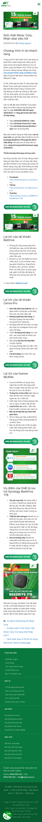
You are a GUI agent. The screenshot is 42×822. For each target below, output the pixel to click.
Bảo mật (19, 793)
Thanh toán (29, 793)
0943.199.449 (16, 774)
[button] (39, 4)
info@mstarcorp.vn (26, 777)
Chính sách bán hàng (19, 790)
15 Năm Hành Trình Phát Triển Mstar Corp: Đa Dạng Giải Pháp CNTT (19, 632)
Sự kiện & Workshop (16, 621)
